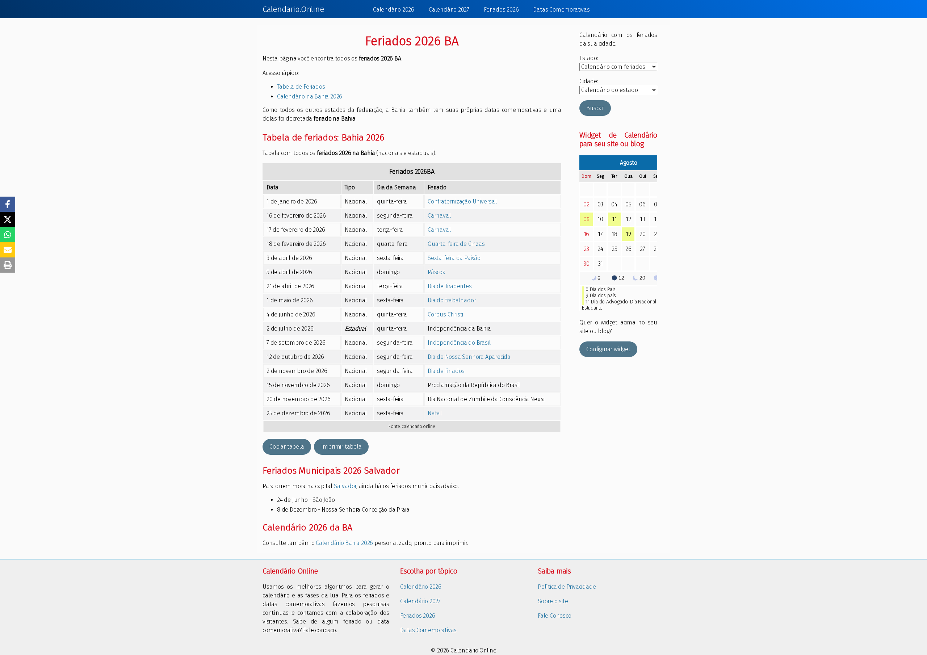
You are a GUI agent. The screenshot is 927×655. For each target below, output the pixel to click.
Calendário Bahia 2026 (344, 542)
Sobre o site (553, 601)
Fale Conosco (554, 615)
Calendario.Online (293, 9)
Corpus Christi (445, 314)
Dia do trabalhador (452, 300)
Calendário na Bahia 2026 (309, 96)
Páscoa (437, 272)
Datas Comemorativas (561, 9)
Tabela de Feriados (301, 86)
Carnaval (439, 215)
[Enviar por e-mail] (7, 249)
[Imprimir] (7, 265)
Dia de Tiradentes (450, 286)
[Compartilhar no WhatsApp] (7, 234)
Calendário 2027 (449, 9)
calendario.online (418, 426)
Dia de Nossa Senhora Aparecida (469, 356)
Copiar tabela (286, 446)
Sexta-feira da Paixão (454, 258)
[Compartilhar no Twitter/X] (7, 219)
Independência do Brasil (459, 342)
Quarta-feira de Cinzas (456, 243)
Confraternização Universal (462, 201)
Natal (435, 413)
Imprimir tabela (341, 446)
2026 (421, 172)
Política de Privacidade (567, 586)
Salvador (345, 486)
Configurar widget (608, 349)
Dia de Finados (446, 371)
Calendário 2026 (393, 9)
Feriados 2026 (501, 9)
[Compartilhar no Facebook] (7, 204)
